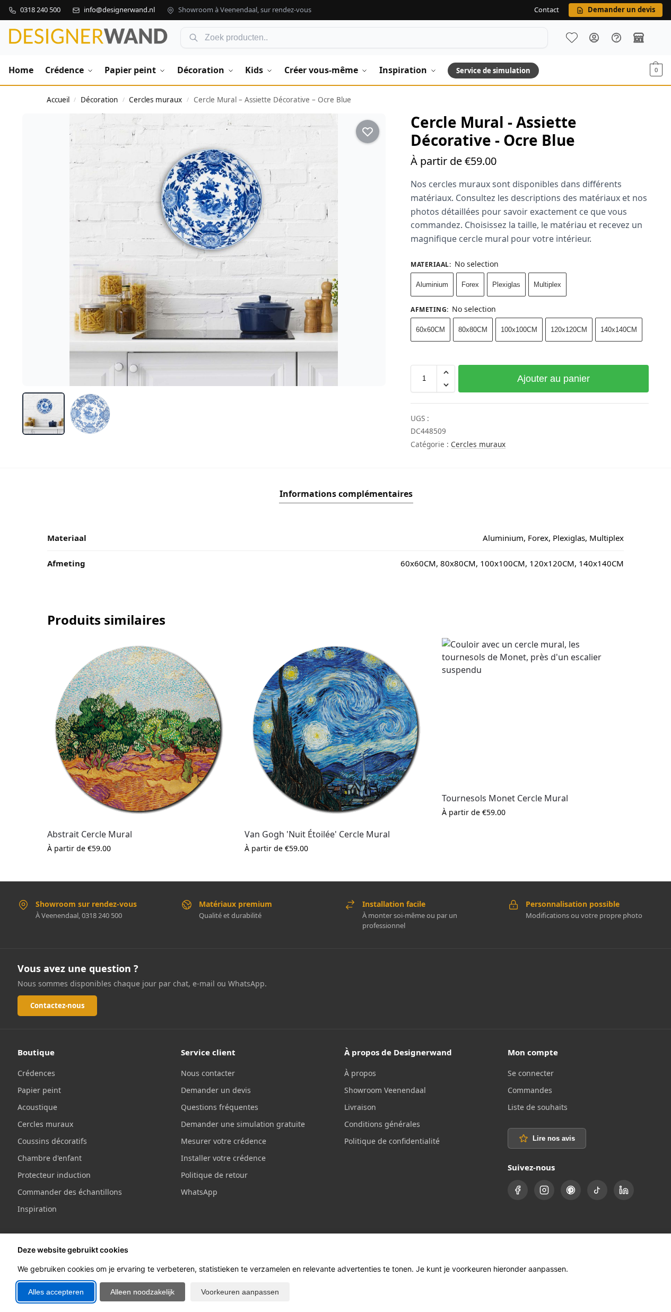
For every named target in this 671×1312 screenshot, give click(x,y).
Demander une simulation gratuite (243, 1124)
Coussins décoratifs (52, 1141)
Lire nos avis (554, 1138)
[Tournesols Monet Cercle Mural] (532, 710)
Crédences (36, 1073)
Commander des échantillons (70, 1192)
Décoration (99, 99)
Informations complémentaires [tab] (346, 494)
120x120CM (569, 330)
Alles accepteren (56, 1292)
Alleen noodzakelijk (142, 1292)
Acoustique (37, 1107)
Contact (546, 10)
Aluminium (432, 284)
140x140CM (618, 330)
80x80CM (472, 330)
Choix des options (138, 870)
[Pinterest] (571, 1190)
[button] (656, 70)
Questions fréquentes (219, 1107)
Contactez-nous (57, 1005)
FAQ (616, 38)
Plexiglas (506, 284)
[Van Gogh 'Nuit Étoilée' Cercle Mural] (335, 728)
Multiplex (547, 284)
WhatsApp (199, 1192)
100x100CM (519, 330)
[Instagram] (544, 1190)
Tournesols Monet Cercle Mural (505, 798)
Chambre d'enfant (50, 1158)
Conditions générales (382, 1124)
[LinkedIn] (624, 1190)
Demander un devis (216, 1090)
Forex (470, 284)
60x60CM (430, 330)
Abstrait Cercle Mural (89, 834)
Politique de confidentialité (392, 1141)
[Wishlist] (213, 654)
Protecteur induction (54, 1175)
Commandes (530, 1090)
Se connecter (531, 1073)
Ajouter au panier (553, 378)
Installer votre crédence (223, 1158)
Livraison (360, 1107)
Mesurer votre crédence (223, 1141)
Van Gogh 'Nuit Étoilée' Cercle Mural (317, 834)
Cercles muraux (155, 99)
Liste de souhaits (572, 38)
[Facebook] (518, 1190)
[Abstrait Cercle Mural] (138, 728)
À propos (360, 1073)
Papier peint (39, 1090)
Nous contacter (208, 1073)
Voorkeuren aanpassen (240, 1292)
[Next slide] (368, 249)
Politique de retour (214, 1175)
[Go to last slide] (39, 249)
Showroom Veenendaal (385, 1090)
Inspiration (37, 1209)
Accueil (58, 99)
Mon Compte (594, 38)
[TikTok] (597, 1190)
